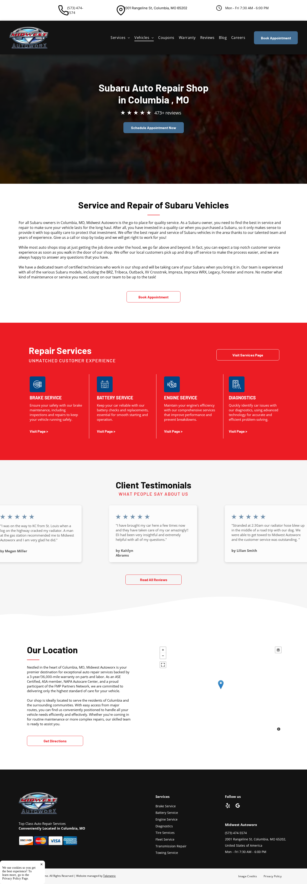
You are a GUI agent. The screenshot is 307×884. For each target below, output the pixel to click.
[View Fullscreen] (163, 665)
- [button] (163, 656)
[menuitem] (120, 38)
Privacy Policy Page (15, 878)
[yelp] (228, 806)
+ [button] (163, 650)
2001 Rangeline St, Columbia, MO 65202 (155, 8)
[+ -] (220, 689)
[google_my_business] (238, 806)
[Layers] (278, 650)
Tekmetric (109, 876)
